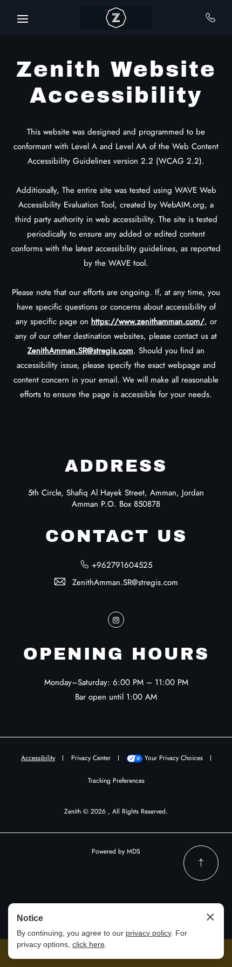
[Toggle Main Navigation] (22, 19)
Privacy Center (91, 758)
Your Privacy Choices (172, 758)
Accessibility (38, 758)
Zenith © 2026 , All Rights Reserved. (116, 811)
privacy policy (148, 933)
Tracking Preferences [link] (116, 780)
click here (88, 944)
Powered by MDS (116, 851)
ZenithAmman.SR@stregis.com (125, 582)
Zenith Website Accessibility (116, 82)
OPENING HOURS (116, 653)
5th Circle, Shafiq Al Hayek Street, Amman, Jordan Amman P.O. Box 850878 (116, 498)
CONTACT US (116, 536)
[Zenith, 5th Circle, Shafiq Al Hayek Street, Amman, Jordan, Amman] (116, 17)
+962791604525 (211, 17)
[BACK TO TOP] (201, 863)
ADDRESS (116, 465)
